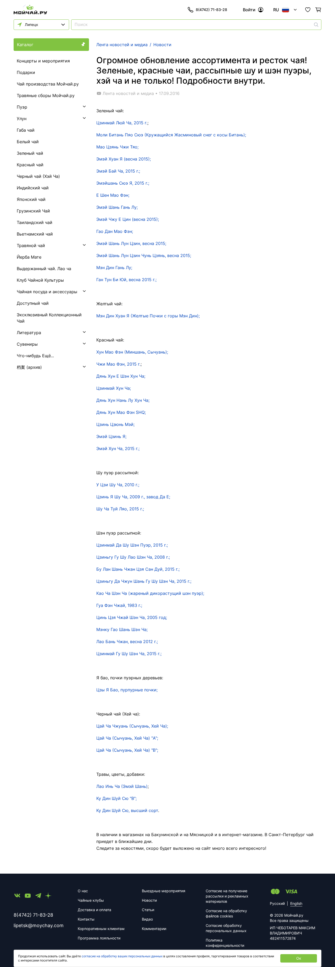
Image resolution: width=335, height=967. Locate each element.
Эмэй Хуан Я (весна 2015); (123, 159)
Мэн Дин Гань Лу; (114, 267)
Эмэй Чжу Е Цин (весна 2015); (127, 219)
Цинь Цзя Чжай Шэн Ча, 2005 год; (131, 617)
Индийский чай (33, 187)
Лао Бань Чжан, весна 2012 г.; (127, 641)
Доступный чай (33, 303)
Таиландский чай (34, 222)
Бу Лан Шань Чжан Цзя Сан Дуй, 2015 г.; (138, 569)
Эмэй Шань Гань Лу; (117, 207)
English (296, 903)
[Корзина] (318, 10)
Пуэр (22, 107)
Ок (298, 958)
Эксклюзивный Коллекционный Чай (49, 318)
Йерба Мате (29, 257)
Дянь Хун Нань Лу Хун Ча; (122, 400)
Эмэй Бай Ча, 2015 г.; (118, 171)
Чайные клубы (91, 900)
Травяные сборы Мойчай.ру (46, 95)
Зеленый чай (30, 153)
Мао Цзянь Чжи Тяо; (117, 146)
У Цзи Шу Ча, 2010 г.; (117, 484)
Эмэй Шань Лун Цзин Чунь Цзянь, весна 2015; (143, 255)
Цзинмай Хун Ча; (113, 388)
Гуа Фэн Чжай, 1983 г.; (119, 605)
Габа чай (26, 130)
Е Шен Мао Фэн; (112, 195)
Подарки (26, 72)
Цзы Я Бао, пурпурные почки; (127, 689)
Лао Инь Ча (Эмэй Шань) (122, 786)
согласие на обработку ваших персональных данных (122, 956)
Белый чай (28, 141)
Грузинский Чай (33, 210)
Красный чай (30, 164)
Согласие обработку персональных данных (226, 928)
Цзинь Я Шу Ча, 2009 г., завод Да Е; (133, 496)
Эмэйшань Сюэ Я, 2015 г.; (122, 183)
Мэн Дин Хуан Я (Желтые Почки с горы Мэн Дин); (148, 315)
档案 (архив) (29, 367)
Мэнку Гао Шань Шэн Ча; (122, 629)
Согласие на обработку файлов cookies (226, 913)
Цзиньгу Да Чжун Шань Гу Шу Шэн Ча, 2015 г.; (143, 581)
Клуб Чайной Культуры (40, 280)
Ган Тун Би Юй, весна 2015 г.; (126, 279)
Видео (147, 919)
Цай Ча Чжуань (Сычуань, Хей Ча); (132, 726)
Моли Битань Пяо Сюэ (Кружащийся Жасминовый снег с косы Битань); (171, 134)
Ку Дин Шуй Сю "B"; (116, 798)
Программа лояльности (99, 938)
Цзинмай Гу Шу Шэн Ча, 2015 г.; (128, 653)
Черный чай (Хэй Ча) (38, 176)
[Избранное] (308, 10)
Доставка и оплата (94, 909)
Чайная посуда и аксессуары (47, 291)
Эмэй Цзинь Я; (111, 436)
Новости (149, 900)
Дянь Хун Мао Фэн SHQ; (121, 412)
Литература (29, 332)
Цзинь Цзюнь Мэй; (115, 424)
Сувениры (27, 344)
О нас (83, 891)
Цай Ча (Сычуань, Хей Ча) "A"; (127, 738)
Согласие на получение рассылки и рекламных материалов (227, 896)
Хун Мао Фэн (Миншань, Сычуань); (132, 352)
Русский (277, 903)
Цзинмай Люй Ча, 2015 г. (121, 122)
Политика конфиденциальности (225, 943)
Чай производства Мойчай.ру (48, 84)
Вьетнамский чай (35, 234)
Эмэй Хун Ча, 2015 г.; (117, 448)
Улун (21, 118)
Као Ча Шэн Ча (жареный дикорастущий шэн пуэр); (150, 593)
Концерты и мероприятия (43, 60)
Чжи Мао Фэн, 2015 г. (118, 364)
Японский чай (31, 199)
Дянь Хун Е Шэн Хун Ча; (120, 376)
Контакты (86, 919)
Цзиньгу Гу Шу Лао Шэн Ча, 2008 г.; (133, 557)
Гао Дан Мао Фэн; (114, 231)
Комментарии (154, 928)
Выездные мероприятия (163, 891)
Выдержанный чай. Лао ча (44, 268)
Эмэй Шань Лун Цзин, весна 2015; (131, 243)
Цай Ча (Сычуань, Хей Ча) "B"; (127, 750)
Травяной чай (31, 245)
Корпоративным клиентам (101, 928)
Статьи (148, 909)
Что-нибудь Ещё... (35, 355)
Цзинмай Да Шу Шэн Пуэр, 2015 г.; (132, 545)
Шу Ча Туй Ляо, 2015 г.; (120, 508)
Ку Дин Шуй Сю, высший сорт (127, 810)
